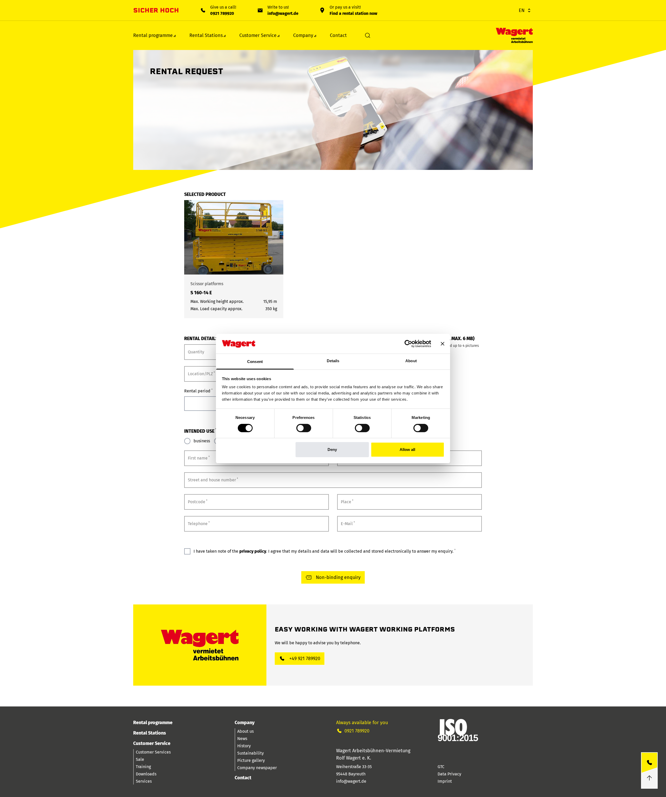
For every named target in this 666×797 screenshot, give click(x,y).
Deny (332, 449)
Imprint (445, 781)
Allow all (407, 449)
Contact (338, 35)
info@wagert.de (282, 13)
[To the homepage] (514, 35)
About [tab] (411, 361)
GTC (441, 766)
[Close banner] (442, 344)
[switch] (303, 428)
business (202, 440)
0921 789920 (222, 13)
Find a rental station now (353, 13)
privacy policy (252, 551)
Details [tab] (333, 361)
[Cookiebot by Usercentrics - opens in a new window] (408, 344)
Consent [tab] (255, 361)
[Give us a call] (649, 762)
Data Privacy (449, 774)
